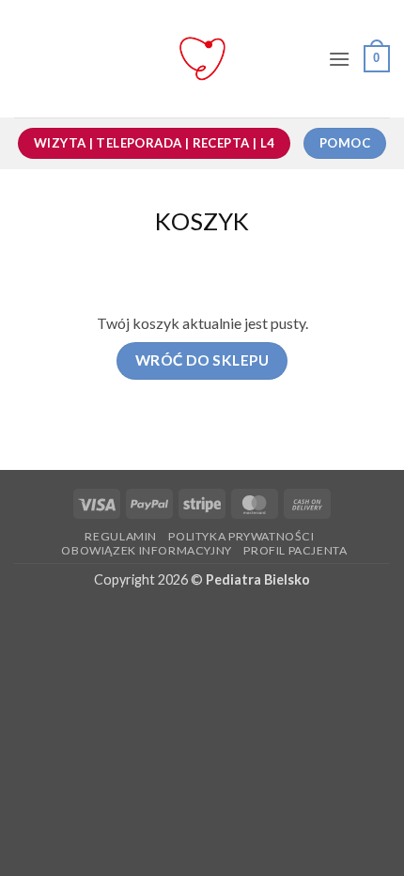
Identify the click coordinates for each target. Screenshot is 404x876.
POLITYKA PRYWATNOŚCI (241, 536)
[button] (339, 59)
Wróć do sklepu (202, 360)
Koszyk (202, 221)
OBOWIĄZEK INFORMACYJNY (146, 550)
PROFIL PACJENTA (295, 550)
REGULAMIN (121, 536)
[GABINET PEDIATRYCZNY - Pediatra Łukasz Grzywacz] (202, 59)
